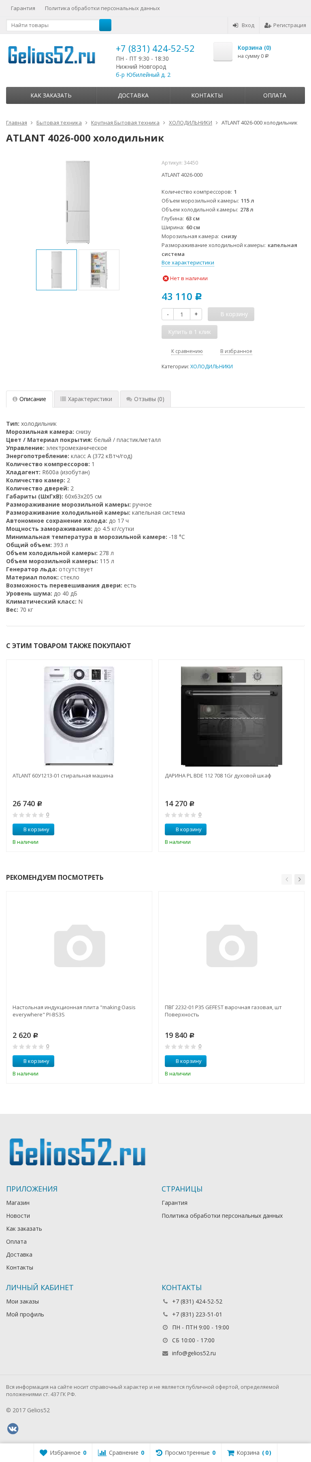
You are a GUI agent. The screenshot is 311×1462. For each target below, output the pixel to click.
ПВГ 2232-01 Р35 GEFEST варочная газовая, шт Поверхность (223, 1011)
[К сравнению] (131, 829)
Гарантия (23, 8)
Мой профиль (25, 1314)
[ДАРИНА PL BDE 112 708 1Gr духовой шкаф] (231, 716)
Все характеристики (188, 262)
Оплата (274, 95)
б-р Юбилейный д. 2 (143, 74)
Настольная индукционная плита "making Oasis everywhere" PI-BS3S (74, 1011)
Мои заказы (22, 1301)
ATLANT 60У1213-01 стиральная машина (63, 775)
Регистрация (289, 25)
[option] (56, 269)
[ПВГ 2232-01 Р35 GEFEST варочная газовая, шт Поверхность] (231, 948)
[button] (286, 879)
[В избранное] (143, 829)
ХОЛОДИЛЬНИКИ (211, 366)
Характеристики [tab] (90, 399)
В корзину (36, 829)
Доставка (133, 95)
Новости (18, 1215)
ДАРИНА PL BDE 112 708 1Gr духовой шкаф (218, 775)
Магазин (18, 1202)
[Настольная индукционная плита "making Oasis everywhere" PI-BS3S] (79, 948)
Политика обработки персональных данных (102, 8)
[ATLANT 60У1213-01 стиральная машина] (79, 716)
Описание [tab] (32, 399)
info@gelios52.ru (194, 1353)
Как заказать (51, 95)
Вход (248, 25)
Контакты (207, 95)
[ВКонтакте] (12, 1428)
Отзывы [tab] (149, 399)
